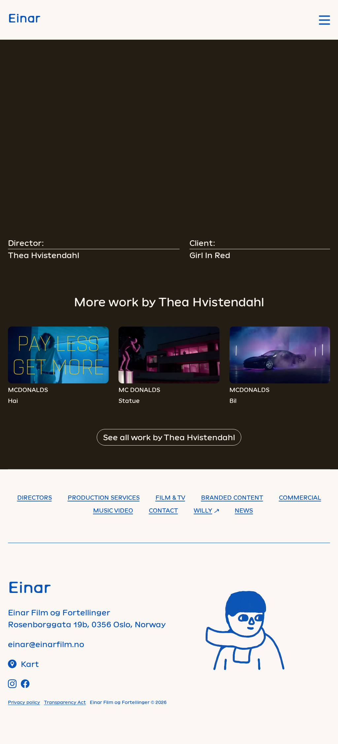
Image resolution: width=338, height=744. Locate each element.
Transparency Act (65, 702)
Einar (24, 18)
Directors (34, 497)
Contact (163, 510)
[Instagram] (12, 683)
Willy (203, 510)
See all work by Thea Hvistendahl (169, 437)
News (244, 510)
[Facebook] (25, 683)
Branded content (232, 497)
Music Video (113, 510)
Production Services (104, 497)
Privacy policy (24, 702)
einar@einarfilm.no (46, 644)
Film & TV (170, 497)
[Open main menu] (324, 20)
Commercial (300, 497)
